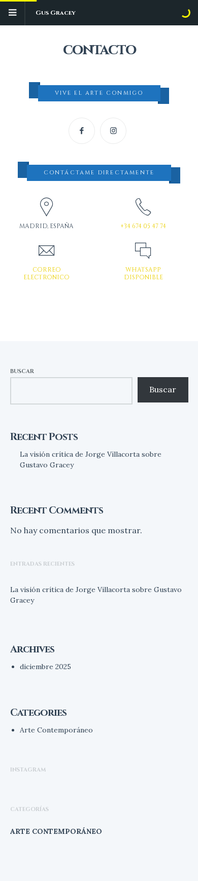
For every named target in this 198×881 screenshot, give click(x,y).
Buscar (22, 371)
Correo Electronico (46, 273)
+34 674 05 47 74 (143, 226)
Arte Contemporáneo (56, 730)
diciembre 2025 (45, 666)
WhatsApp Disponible (143, 273)
